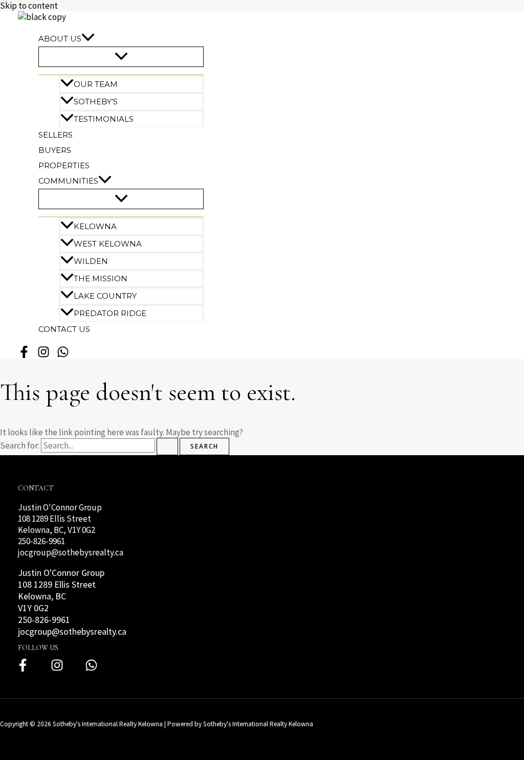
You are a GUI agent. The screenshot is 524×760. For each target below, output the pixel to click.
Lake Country (105, 296)
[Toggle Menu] (121, 57)
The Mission (100, 278)
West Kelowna (108, 244)
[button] (88, 39)
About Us (59, 38)
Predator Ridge (110, 313)
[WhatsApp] (63, 356)
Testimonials (104, 119)
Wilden (91, 261)
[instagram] (43, 356)
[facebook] (24, 356)
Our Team (96, 84)
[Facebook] (23, 669)
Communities (68, 181)
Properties (64, 165)
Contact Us (64, 329)
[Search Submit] (167, 446)
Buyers (54, 150)
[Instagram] (57, 669)
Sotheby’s (96, 101)
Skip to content (29, 5)
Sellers (55, 135)
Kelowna (95, 226)
